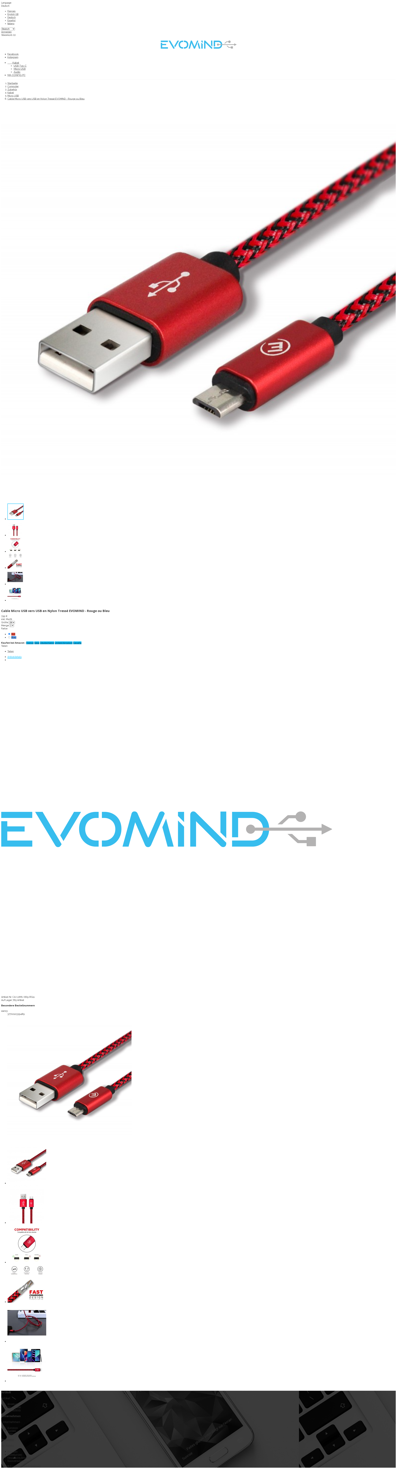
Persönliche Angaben (19, 1457)
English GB (12, 14)
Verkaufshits (14, 1410)
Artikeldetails (14, 656)
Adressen (12, 1451)
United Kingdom (64, 642)
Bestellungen (14, 1454)
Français (11, 11)
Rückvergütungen (17, 1460)
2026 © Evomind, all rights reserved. (21, 1466)
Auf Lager (6, 1000)
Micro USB (20, 68)
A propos (12, 1427)
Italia (36, 642)
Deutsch (11, 17)
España (77, 642)
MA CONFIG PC (16, 75)
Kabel (13, 62)
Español (11, 20)
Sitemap (11, 1433)
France (30, 642)
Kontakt (11, 1430)
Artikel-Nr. (6, 997)
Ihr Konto (7, 1439)
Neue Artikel (14, 1407)
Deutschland (47, 642)
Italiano (10, 23)
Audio (17, 72)
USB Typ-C (20, 65)
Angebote (13, 1404)
